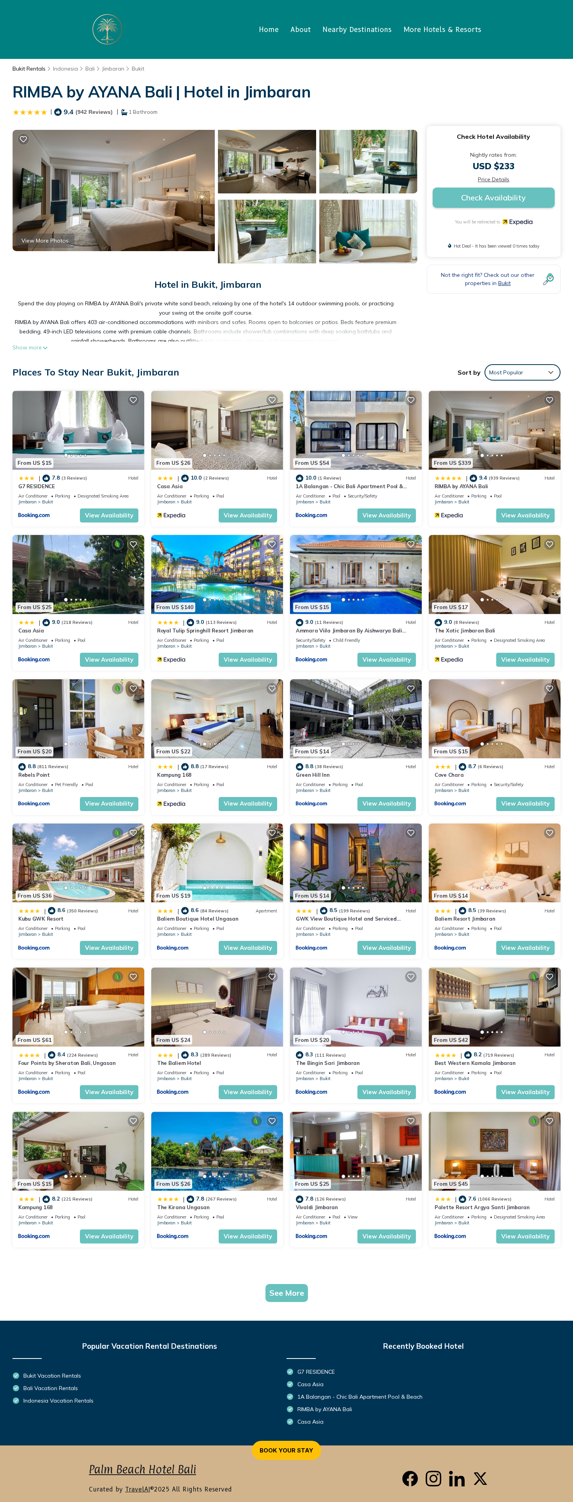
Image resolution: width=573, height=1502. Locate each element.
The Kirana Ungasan (183, 1207)
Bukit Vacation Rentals (52, 1375)
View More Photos (45, 240)
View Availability (109, 515)
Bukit (138, 68)
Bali (90, 68)
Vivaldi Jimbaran (317, 1207)
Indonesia (65, 68)
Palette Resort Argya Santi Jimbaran (482, 1207)
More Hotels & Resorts (442, 29)
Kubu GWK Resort (41, 919)
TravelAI (137, 1489)
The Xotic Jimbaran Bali (465, 630)
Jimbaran (113, 68)
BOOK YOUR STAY (286, 1450)
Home (269, 29)
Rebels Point (34, 775)
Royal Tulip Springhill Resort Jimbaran (205, 630)
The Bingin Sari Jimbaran (328, 1063)
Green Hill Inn (312, 775)
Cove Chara (449, 775)
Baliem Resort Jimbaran (465, 919)
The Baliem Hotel (179, 1063)
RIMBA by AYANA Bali (461, 486)
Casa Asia (170, 486)
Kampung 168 (174, 775)
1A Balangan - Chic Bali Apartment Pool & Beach (360, 1396)
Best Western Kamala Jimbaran (475, 1063)
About (300, 29)
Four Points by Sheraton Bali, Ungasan (66, 1063)
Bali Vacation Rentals (50, 1388)
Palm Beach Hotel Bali (142, 1469)
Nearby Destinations (357, 29)
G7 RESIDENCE (36, 486)
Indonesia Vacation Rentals (58, 1400)
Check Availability (493, 197)
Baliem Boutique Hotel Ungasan (197, 919)
